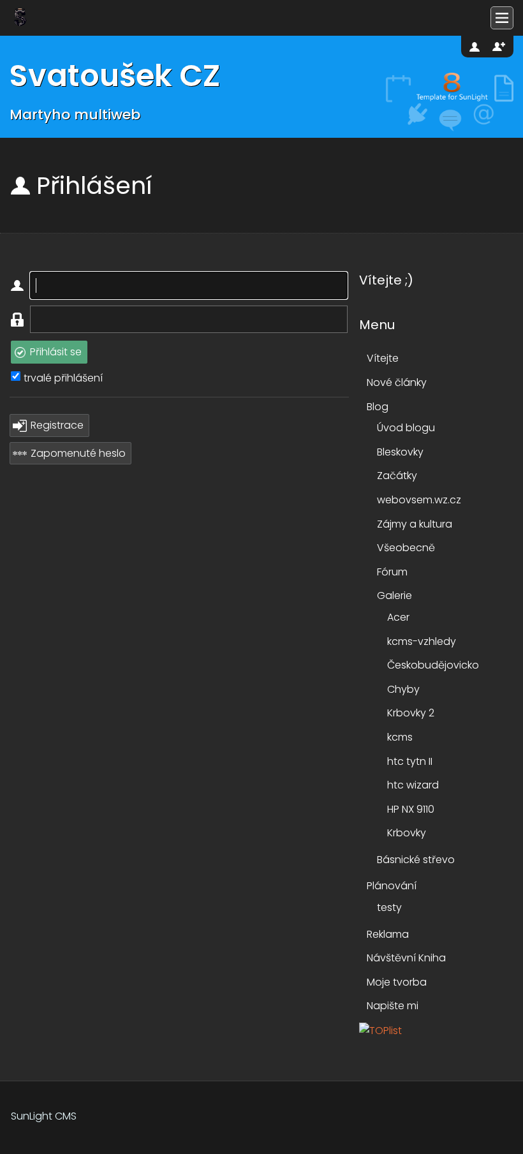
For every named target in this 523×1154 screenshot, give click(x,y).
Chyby (403, 689)
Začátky (397, 475)
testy (389, 907)
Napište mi (392, 1005)
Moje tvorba (397, 982)
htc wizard (413, 785)
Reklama (388, 934)
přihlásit (476, 46)
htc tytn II (409, 761)
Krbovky (406, 832)
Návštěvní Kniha (406, 958)
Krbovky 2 (410, 713)
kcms (400, 737)
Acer (398, 617)
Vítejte (383, 358)
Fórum (392, 572)
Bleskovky (400, 452)
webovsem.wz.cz (419, 499)
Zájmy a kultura (414, 524)
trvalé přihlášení (63, 378)
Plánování (391, 885)
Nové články (397, 382)
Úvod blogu (406, 427)
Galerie (394, 595)
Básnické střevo (416, 859)
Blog (377, 406)
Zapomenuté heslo (78, 453)
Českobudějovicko (433, 665)
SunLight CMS (44, 1116)
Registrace (57, 425)
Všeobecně (406, 547)
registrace (498, 46)
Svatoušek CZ (115, 75)
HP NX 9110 (410, 809)
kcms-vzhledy (421, 641)
